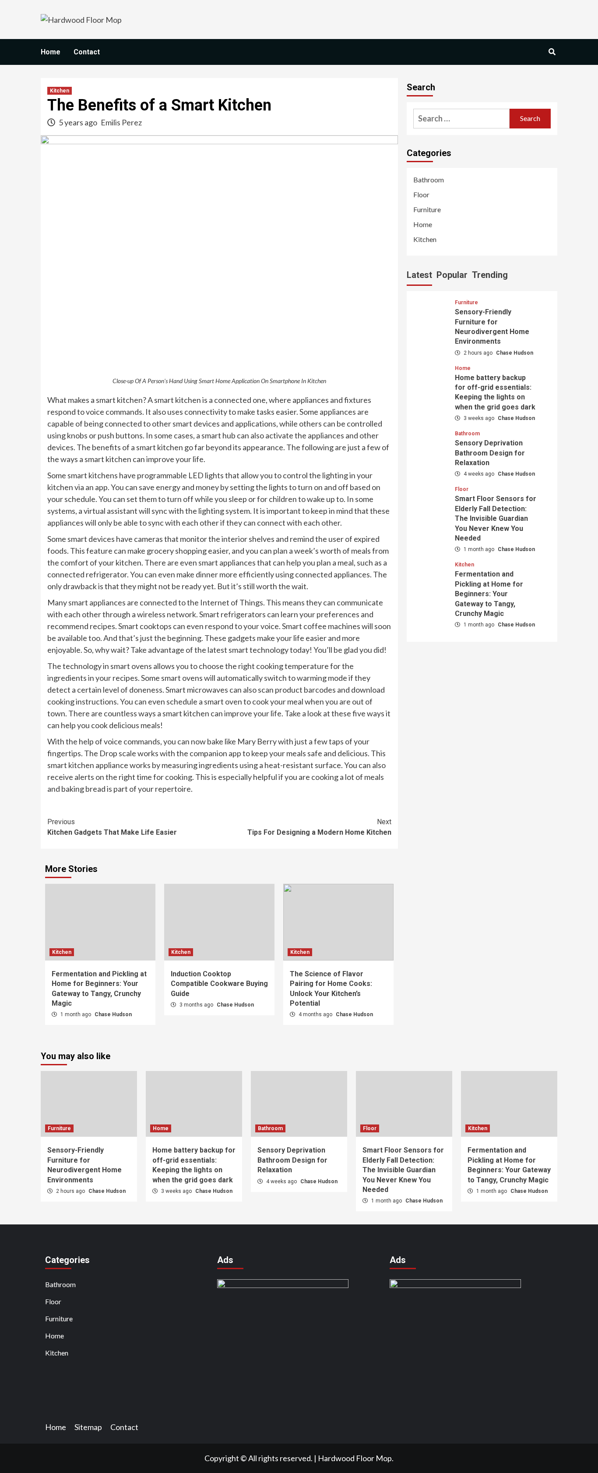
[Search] (551, 52)
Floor (421, 194)
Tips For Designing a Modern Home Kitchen (319, 827)
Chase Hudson (113, 1014)
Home (50, 52)
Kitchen (59, 91)
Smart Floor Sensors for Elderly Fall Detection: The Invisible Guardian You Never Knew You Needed (495, 519)
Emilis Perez (121, 122)
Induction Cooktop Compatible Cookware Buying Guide (219, 984)
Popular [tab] (452, 275)
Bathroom (428, 179)
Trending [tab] (490, 275)
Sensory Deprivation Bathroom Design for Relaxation (490, 453)
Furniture (427, 209)
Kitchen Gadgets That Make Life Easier (112, 827)
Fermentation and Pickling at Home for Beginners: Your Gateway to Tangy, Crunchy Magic (489, 594)
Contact (87, 52)
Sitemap (88, 1427)
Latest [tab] (419, 275)
